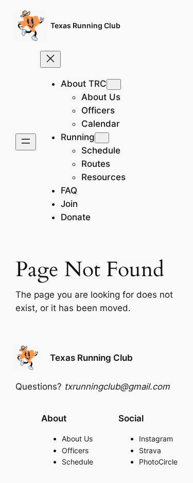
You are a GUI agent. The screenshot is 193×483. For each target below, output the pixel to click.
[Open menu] (25, 141)
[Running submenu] (102, 137)
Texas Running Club (85, 25)
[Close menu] (50, 59)
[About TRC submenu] (114, 84)
